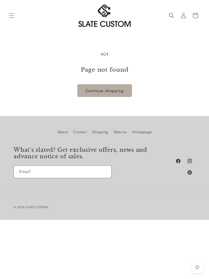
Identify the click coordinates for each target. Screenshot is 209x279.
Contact (80, 132)
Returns (120, 132)
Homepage (142, 132)
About (62, 132)
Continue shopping (104, 91)
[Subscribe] (105, 171)
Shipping (100, 132)
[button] (11, 16)
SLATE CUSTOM (37, 207)
